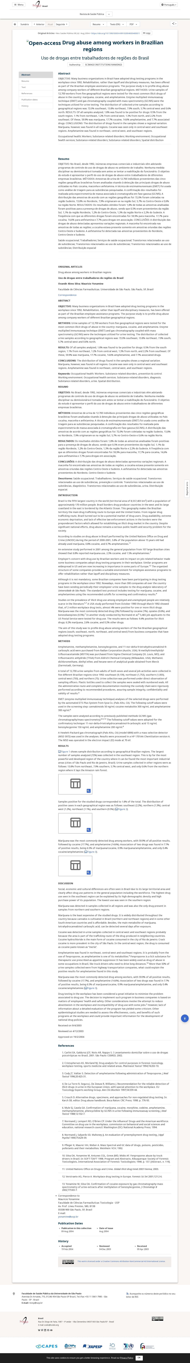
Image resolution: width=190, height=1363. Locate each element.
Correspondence (67, 295)
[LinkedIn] (45, 1330)
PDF (132, 24)
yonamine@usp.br (68, 1216)
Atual (50, 24)
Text (23, 87)
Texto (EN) (115, 24)
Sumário (25, 24)
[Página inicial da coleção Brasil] (24, 1324)
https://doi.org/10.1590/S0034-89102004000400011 (115, 33)
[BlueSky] (39, 1330)
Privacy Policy (126, 1358)
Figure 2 (122, 809)
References (26, 93)
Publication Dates (29, 99)
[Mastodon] (42, 1330)
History (24, 105)
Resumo (97, 24)
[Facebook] (48, 1330)
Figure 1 (65, 751)
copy (146, 33)
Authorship (74, 64)
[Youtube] (51, 1330)
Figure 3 (91, 851)
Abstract (25, 74)
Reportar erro (187, 488)
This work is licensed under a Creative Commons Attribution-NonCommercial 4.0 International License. (121, 1261)
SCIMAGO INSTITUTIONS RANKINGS (103, 64)
